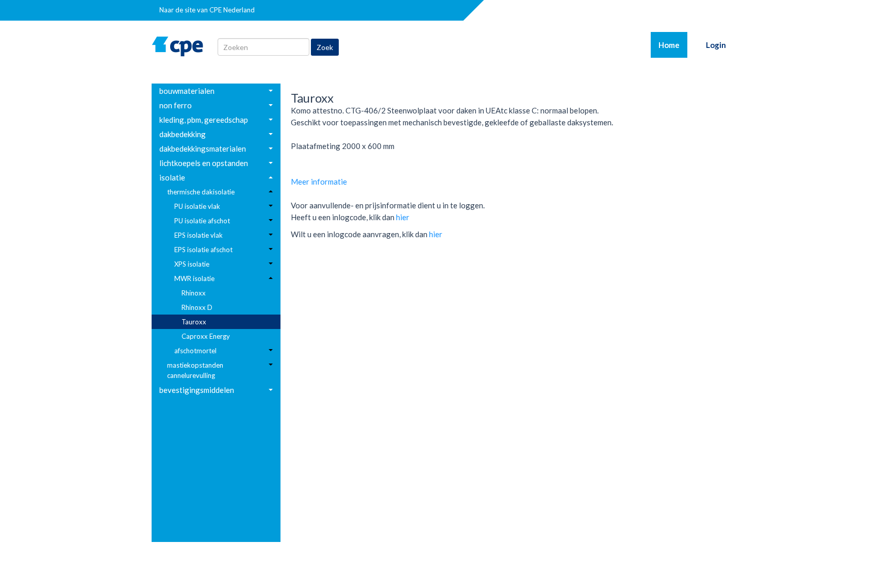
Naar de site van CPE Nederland (207, 10)
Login (716, 45)
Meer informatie (319, 181)
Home (672, 45)
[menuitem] (216, 91)
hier (402, 217)
